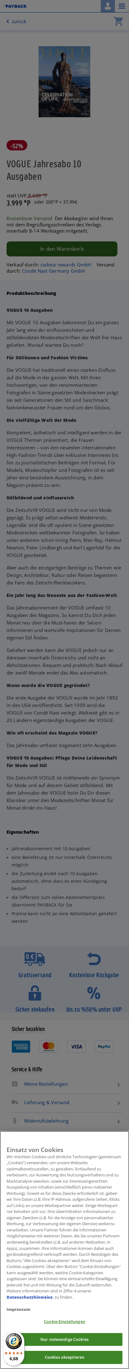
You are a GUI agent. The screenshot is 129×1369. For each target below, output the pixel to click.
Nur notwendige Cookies (64, 1339)
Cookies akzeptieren (64, 1357)
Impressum (18, 1309)
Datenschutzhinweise (30, 1297)
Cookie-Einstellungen (64, 1321)
